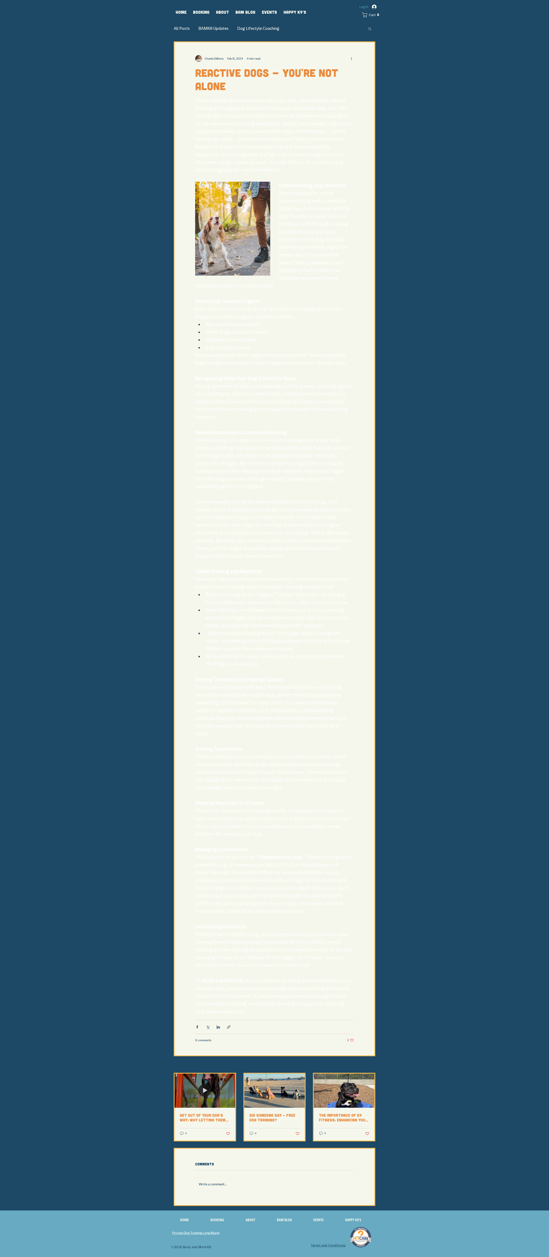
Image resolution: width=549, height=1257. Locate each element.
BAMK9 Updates (213, 28)
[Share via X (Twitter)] (208, 1027)
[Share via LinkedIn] (218, 1027)
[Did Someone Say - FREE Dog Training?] (274, 1091)
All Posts (182, 28)
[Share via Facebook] (197, 1027)
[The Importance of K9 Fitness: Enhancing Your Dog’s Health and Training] (344, 1091)
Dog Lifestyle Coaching (258, 28)
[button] (201, 12)
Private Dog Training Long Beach (195, 1233)
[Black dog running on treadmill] (205, 1091)
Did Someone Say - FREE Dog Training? (272, 1117)
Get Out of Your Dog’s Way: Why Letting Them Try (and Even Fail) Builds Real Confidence (203, 1117)
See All (371, 1065)
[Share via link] (229, 1027)
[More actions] (351, 58)
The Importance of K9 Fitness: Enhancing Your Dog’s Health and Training (343, 1117)
